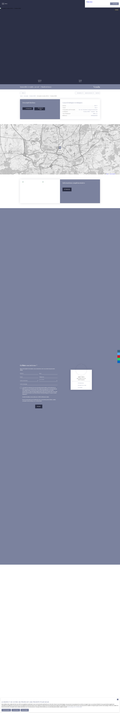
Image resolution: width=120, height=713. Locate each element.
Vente (21, 96)
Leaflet (107, 173)
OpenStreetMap (112, 173)
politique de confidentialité (36, 401)
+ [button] (1, 125)
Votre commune (24, 380)
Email (21, 377)
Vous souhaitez (41, 379)
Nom (40, 373)
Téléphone (41, 377)
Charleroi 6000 (32, 96)
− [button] (1, 127)
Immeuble (26, 96)
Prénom (22, 373)
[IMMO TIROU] (95, 3)
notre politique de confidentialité (74, 707)
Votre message (23, 384)
